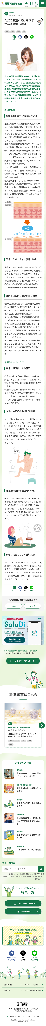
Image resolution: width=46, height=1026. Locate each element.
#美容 (12, 32)
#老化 (18, 32)
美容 (30, 741)
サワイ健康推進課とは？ (33, 990)
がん (24, 741)
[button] (42, 725)
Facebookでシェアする (11, 959)
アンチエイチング (14, 741)
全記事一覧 (8, 985)
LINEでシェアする (34, 959)
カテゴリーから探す (31, 985)
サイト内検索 (8, 862)
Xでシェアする (23, 959)
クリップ (14, 39)
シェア (20, 39)
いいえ (32, 606)
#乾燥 (7, 32)
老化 (11, 744)
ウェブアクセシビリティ (32, 1016)
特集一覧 (7, 990)
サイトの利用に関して (15, 1016)
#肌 (24, 32)
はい (14, 606)
